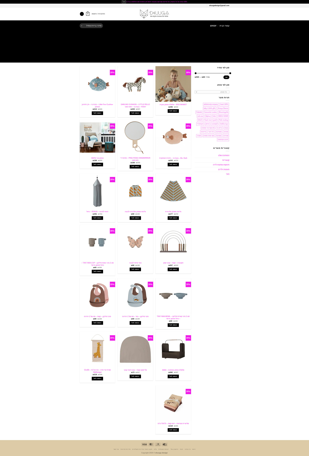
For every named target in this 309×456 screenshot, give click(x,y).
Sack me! (207, 120)
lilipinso (208, 116)
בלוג (155, 449)
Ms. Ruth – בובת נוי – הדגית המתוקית (173, 158)
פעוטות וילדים (223, 169)
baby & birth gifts (210, 108)
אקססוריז (200, 124)
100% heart (224, 104)
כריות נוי (219, 128)
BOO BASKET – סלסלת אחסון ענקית (173, 104)
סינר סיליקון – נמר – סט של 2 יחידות (135, 316)
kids (214, 116)
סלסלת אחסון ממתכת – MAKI (173, 370)
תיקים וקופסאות (223, 139)
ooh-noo (200, 116)
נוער (227, 174)
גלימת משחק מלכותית (173, 212)
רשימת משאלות (163, 449)
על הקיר (211, 132)
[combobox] (212, 92)
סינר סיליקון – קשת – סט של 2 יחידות (97, 316)
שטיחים (225, 136)
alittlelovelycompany (211, 104)
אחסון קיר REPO (97, 158)
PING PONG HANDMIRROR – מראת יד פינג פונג (135, 159)
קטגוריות (225, 160)
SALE (200, 120)
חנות (181, 449)
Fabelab (199, 112)
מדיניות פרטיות (126, 449)
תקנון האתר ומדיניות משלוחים (142, 449)
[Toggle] (196, 155)
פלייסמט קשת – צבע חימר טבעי (135, 370)
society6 (215, 124)
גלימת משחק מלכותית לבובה (135, 212)
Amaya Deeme (223, 108)
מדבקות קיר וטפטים (208, 128)
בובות (226, 128)
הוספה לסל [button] (173, 111)
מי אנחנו (187, 449)
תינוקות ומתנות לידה (221, 165)
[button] (227, 14)
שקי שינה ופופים (208, 136)
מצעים (226, 132)
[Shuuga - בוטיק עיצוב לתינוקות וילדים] (154, 14)
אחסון (207, 124)
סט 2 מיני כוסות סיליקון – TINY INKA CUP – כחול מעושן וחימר (97, 264)
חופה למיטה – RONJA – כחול (97, 212)
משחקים (219, 132)
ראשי (194, 449)
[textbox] (212, 92)
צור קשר (116, 449)
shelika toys (224, 124)
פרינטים (203, 132)
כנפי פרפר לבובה (135, 263)
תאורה (199, 136)
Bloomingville (223, 112)
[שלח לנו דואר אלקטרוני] (198, 5)
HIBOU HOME (223, 116)
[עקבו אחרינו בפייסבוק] (204, 5)
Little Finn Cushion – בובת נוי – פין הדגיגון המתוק (97, 105)
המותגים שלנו (223, 155)
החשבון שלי (174, 449)
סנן (226, 77)
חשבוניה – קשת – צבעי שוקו (173, 263)
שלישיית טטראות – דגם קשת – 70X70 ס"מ (173, 423)
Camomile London (210, 112)
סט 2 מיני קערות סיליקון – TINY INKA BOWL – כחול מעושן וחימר (173, 317)
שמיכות (218, 136)
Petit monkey (223, 120)
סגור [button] (123, 2)
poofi (215, 120)
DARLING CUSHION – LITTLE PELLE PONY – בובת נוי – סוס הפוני (135, 105)
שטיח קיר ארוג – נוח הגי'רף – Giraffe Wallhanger (97, 371)
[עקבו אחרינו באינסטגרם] (201, 5)
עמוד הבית (224, 25)
